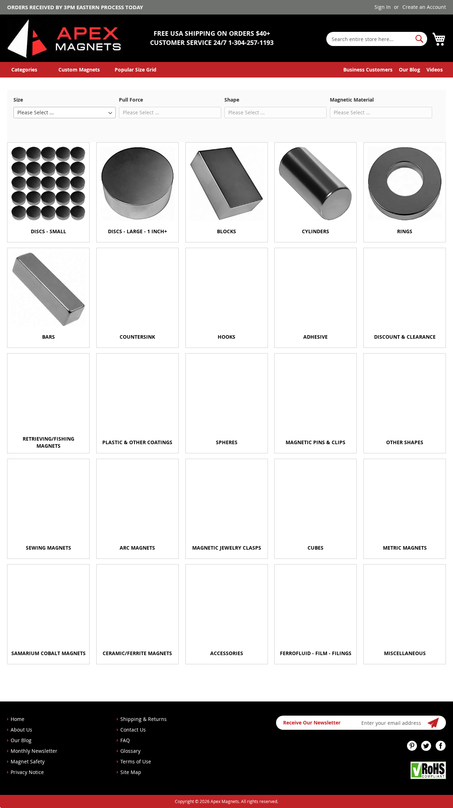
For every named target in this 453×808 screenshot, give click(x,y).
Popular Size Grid (135, 69)
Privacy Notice (27, 772)
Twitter (426, 745)
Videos (434, 69)
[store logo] (65, 38)
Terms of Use (135, 761)
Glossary (130, 750)
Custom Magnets (79, 69)
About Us (21, 729)
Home (17, 719)
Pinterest (412, 745)
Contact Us (133, 729)
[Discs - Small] (48, 183)
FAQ (125, 740)
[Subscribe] (433, 723)
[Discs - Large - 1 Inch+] (137, 183)
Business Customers (367, 69)
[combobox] (376, 39)
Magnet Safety (28, 761)
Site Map (130, 772)
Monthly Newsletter (34, 750)
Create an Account (424, 7)
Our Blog (409, 69)
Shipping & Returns (143, 719)
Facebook (440, 745)
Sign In (382, 7)
